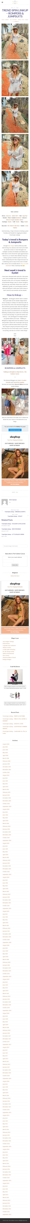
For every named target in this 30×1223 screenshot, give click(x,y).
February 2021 (6, 928)
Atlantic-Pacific (7, 647)
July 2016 (5, 1084)
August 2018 (6, 1013)
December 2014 (7, 1138)
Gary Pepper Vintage (8, 641)
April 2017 (5, 1058)
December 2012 (7, 1206)
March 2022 (6, 891)
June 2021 (5, 917)
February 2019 (6, 996)
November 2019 (7, 970)
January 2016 (6, 1101)
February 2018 (6, 1030)
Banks (9, 221)
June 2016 (5, 1087)
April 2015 (5, 1126)
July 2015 (5, 1118)
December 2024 (7, 798)
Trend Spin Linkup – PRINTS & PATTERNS (14, 716)
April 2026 (5, 755)
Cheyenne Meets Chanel (9, 657)
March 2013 (6, 1197)
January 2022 (6, 897)
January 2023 (6, 863)
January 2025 (6, 795)
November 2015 (7, 1107)
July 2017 (5, 1050)
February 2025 (6, 792)
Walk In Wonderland (8, 653)
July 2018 (5, 1016)
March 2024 (6, 823)
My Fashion (13, 19)
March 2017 (6, 1061)
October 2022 (6, 871)
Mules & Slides (15, 480)
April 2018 (5, 1024)
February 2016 (6, 1098)
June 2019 (5, 985)
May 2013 (5, 1192)
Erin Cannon (5, 19)
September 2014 (7, 1146)
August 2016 (6, 1081)
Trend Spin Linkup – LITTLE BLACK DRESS (13, 534)
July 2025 (5, 778)
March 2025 (6, 789)
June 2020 (5, 951)
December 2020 (7, 934)
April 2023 (5, 854)
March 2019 (6, 993)
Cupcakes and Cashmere (9, 645)
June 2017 (5, 1053)
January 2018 (6, 1033)
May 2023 (5, 851)
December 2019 (7, 968)
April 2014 (5, 1160)
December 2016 (7, 1070)
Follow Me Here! (15, 576)
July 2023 (5, 846)
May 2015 (5, 1124)
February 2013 (6, 1200)
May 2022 (5, 885)
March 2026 (6, 758)
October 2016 (6, 1075)
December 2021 (7, 900)
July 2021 (5, 914)
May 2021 (5, 919)
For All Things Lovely (8, 651)
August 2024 (6, 809)
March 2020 (6, 959)
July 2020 (5, 948)
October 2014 (6, 1143)
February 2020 (6, 962)
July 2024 (5, 812)
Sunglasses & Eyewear (12, 482)
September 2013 (7, 1180)
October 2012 (6, 1211)
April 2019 (5, 990)
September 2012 (7, 1214)
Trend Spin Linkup (23, 19)
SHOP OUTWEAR (15, 445)
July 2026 (5, 747)
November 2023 (7, 834)
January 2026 (6, 764)
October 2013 (6, 1177)
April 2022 (5, 888)
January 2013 (6, 1203)
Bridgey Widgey (7, 659)
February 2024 (6, 826)
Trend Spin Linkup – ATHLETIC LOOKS (13, 723)
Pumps (9, 480)
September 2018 (7, 1010)
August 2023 (6, 843)
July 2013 (5, 1186)
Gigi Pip (24, 216)
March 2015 (6, 1129)
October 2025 (6, 772)
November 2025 (7, 769)
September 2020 (7, 942)
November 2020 (7, 936)
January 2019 (6, 999)
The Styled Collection (13, 225)
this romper (11, 245)
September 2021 (7, 908)
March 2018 (6, 1027)
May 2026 (5, 752)
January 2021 (6, 931)
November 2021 (7, 902)
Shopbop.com (15, 437)
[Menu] (2, 2)
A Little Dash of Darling (9, 649)
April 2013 (5, 1194)
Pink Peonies (6, 643)
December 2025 (7, 766)
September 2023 (7, 840)
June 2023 (5, 849)
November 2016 (7, 1073)
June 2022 (5, 883)
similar (18, 217)
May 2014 (5, 1158)
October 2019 (6, 973)
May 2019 (5, 987)
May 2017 (5, 1056)
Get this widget (15, 484)
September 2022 (7, 874)
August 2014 (6, 1149)
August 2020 (6, 945)
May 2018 (5, 1021)
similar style (18, 219)
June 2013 (5, 1189)
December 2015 (7, 1104)
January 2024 (6, 829)
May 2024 (5, 817)
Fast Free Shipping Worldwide (15, 440)
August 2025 (6, 775)
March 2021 (6, 925)
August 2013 (6, 1183)
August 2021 (6, 911)
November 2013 (7, 1175)
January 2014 (6, 1169)
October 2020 (6, 939)
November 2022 (7, 868)
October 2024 (6, 803)
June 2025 (5, 781)
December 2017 (7, 1036)
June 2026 (5, 749)
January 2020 (6, 965)
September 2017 (7, 1044)
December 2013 (7, 1172)
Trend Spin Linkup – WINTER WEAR (11, 529)
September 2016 (7, 1078)
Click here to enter (15, 430)
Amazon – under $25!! (12, 216)
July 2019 (5, 982)
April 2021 (5, 922)
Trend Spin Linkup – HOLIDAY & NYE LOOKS (13, 523)
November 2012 (7, 1209)
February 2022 (6, 894)
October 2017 (6, 1041)
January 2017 (6, 1067)
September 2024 (7, 806)
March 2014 (6, 1163)
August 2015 (6, 1115)
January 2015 (6, 1135)
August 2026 (6, 744)
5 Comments (16, 21)
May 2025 (5, 783)
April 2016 (5, 1092)
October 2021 (6, 905)
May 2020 (5, 953)
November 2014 (7, 1141)
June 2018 (5, 1019)
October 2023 (6, 837)
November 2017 (7, 1039)
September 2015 (7, 1112)
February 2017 (6, 1064)
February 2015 (6, 1132)
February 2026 (6, 761)
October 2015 (6, 1109)
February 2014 (6, 1166)
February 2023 (6, 860)
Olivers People (10, 219)
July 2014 (5, 1152)
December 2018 (7, 1002)
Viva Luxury (6, 655)
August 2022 (6, 877)
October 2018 (6, 1007)
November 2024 (7, 800)
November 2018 (7, 1004)
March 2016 (6, 1095)
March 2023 (6, 857)
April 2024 (5, 820)
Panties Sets (22, 480)
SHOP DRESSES (19, 443)
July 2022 (5, 880)
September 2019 (7, 976)
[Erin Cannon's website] (9, 502)
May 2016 (5, 1090)
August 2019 (6, 979)
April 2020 (5, 956)
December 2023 (7, 832)
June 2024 (5, 815)
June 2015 (5, 1121)
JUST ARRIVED (9, 443)
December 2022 (7, 866)
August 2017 (6, 1047)
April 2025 (5, 786)
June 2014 (5, 1155)
